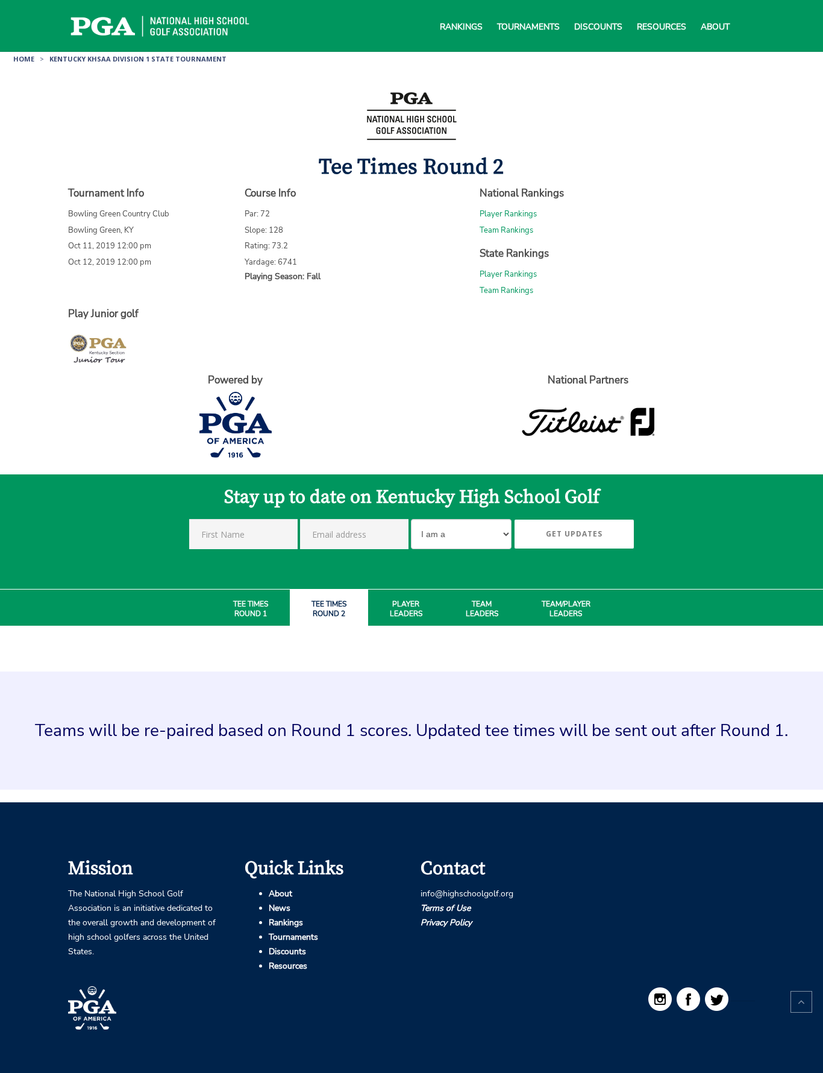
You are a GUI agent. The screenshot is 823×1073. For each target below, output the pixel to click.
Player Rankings (508, 214)
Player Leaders (406, 609)
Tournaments (528, 12)
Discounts (598, 12)
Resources (661, 12)
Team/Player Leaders (566, 609)
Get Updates (574, 534)
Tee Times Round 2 (328, 609)
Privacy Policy (446, 922)
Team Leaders (482, 609)
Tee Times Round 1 (250, 609)
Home (23, 58)
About (715, 12)
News (279, 908)
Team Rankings (506, 230)
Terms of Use (446, 908)
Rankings (461, 12)
